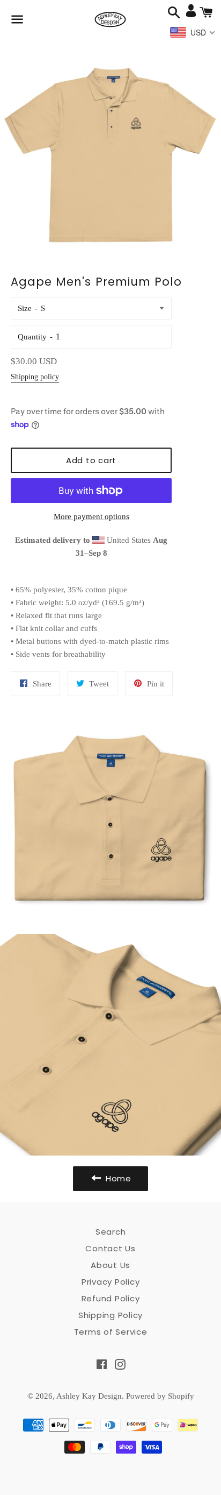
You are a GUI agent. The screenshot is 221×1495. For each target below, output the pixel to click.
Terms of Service (111, 1331)
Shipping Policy (110, 1315)
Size (25, 308)
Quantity (32, 336)
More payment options (91, 516)
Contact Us (110, 1248)
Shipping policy (35, 377)
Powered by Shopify (160, 1396)
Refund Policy (111, 1298)
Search (110, 1231)
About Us (110, 1265)
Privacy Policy (111, 1281)
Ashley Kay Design (89, 1396)
